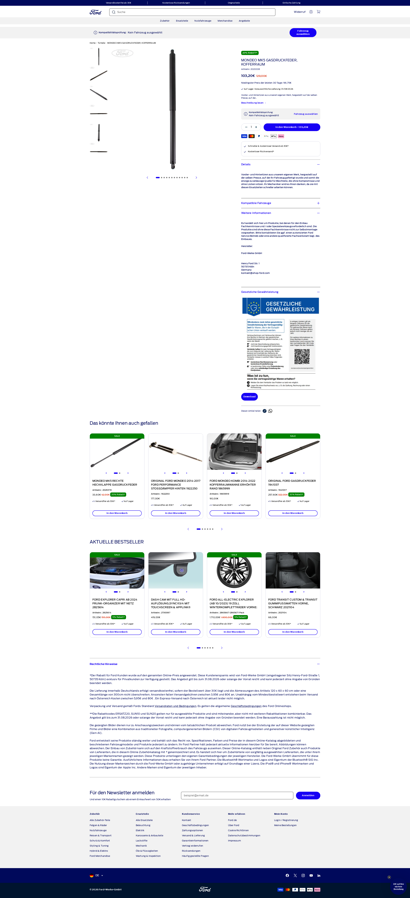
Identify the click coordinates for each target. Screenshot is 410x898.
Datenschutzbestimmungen (244, 835)
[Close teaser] (389, 877)
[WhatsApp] (270, 411)
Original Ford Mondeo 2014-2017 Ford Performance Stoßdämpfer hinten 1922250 (175, 485)
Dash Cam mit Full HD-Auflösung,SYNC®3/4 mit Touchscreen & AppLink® (170, 603)
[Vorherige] (147, 177)
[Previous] (106, 473)
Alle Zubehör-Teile (100, 820)
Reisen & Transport (100, 835)
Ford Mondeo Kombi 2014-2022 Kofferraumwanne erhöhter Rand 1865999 (233, 485)
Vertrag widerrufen (192, 845)
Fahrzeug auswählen (302, 32)
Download (249, 396)
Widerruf (299, 11)
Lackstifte (142, 840)
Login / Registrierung (286, 820)
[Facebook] (287, 875)
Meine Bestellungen (285, 825)
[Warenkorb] (318, 11)
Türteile (101, 43)
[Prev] (188, 529)
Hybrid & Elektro (99, 851)
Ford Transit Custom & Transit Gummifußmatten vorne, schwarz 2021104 (293, 603)
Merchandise (225, 21)
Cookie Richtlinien (238, 830)
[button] (398, 886)
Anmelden (308, 795)
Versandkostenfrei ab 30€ (118, 3)
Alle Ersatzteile (144, 820)
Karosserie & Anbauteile (149, 835)
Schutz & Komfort (100, 840)
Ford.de (232, 820)
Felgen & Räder (98, 825)
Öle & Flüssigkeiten (147, 851)
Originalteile (234, 3)
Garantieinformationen (195, 840)
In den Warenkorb (117, 513)
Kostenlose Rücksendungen (176, 3)
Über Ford (233, 825)
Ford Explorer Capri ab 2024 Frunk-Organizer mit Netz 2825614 (114, 603)
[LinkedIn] (318, 875)
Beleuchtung (143, 825)
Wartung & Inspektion (148, 856)
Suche (121, 12)
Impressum (234, 840)
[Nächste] (196, 177)
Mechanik (141, 845)
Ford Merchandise (100, 856)
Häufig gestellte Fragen (195, 856)
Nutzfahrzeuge (202, 21)
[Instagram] (303, 875)
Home (93, 43)
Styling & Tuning (99, 845)
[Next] (128, 473)
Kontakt (186, 820)
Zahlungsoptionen (192, 830)
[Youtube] (311, 875)
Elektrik (140, 830)
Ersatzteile (182, 21)
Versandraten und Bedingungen (175, 706)
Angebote (244, 21)
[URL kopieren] (265, 411)
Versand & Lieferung (193, 835)
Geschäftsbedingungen (246, 706)
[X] (295, 875)
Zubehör (164, 21)
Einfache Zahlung (291, 3)
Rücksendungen (191, 851)
